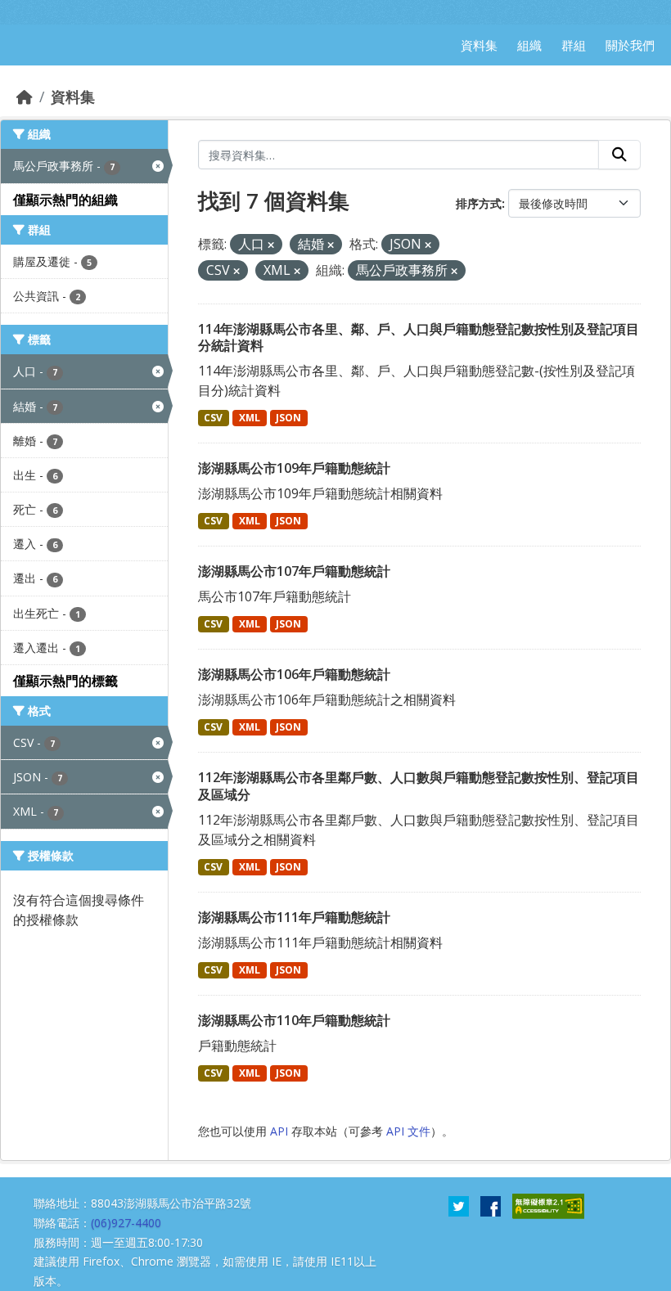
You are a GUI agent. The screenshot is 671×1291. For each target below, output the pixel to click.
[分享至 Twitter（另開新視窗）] (458, 1205)
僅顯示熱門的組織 (65, 200)
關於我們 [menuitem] (630, 45)
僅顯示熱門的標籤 (65, 681)
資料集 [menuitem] (479, 45)
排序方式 (479, 203)
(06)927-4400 (126, 1222)
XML (249, 418)
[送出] (619, 154)
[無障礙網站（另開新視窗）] (548, 1205)
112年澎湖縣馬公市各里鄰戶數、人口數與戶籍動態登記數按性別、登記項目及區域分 (418, 785)
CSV (213, 418)
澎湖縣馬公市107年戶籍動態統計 (294, 571)
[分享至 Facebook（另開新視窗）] (490, 1205)
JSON (288, 418)
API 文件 (408, 1131)
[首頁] (24, 96)
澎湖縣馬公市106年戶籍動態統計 (294, 674)
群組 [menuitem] (573, 45)
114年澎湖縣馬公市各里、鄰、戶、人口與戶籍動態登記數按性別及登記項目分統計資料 (418, 337)
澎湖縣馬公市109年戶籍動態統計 (294, 468)
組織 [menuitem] (529, 45)
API (279, 1131)
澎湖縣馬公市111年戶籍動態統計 (294, 917)
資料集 (73, 96)
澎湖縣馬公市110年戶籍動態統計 (294, 1020)
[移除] (271, 245)
